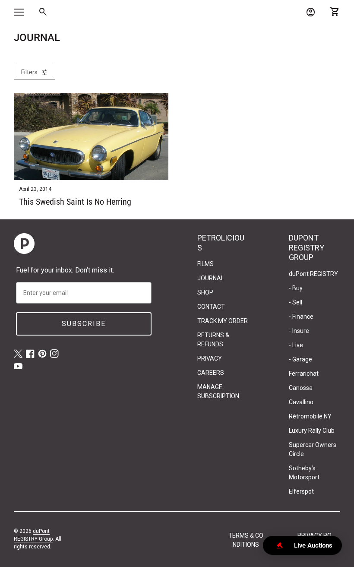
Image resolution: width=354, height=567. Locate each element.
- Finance (301, 316)
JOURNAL (210, 278)
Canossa (301, 387)
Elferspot (301, 491)
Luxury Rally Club (312, 430)
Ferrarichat (304, 373)
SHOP (205, 292)
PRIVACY (209, 358)
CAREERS (210, 372)
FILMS (205, 263)
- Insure (299, 330)
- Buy (296, 288)
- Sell (295, 302)
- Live (296, 345)
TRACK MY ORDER (222, 320)
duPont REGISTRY (313, 273)
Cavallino (301, 402)
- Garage (300, 359)
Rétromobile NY (310, 416)
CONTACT (211, 306)
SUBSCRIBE (84, 324)
